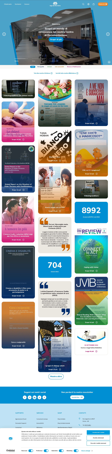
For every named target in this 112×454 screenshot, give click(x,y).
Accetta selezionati (98, 438)
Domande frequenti (20, 423)
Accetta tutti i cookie (98, 432)
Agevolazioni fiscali (20, 419)
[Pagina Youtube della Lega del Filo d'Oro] (39, 397)
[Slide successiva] (108, 34)
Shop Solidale (61, 419)
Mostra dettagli (85, 450)
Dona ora (102, 4)
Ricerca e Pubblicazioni (74, 67)
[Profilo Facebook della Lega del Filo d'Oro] (25, 397)
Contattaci (18, 427)
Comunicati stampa (42, 419)
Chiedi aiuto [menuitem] (8, 4)
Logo (56, 4)
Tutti (32, 67)
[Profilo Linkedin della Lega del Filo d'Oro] (34, 397)
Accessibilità (40, 423)
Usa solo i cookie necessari (98, 443)
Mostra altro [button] (56, 376)
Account (88, 4)
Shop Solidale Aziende (64, 423)
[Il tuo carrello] (94, 4)
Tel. (87, 425)
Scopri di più (56, 39)
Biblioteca (39, 427)
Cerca (83, 4)
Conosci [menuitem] (26, 4)
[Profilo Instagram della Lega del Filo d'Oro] (30, 397)
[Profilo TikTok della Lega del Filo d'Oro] (44, 397)
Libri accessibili (59, 67)
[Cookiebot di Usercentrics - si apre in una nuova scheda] (10, 451)
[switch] (46, 450)
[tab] (33, 67)
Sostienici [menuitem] (18, 4)
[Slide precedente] (4, 34)
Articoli (49, 67)
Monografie (40, 67)
